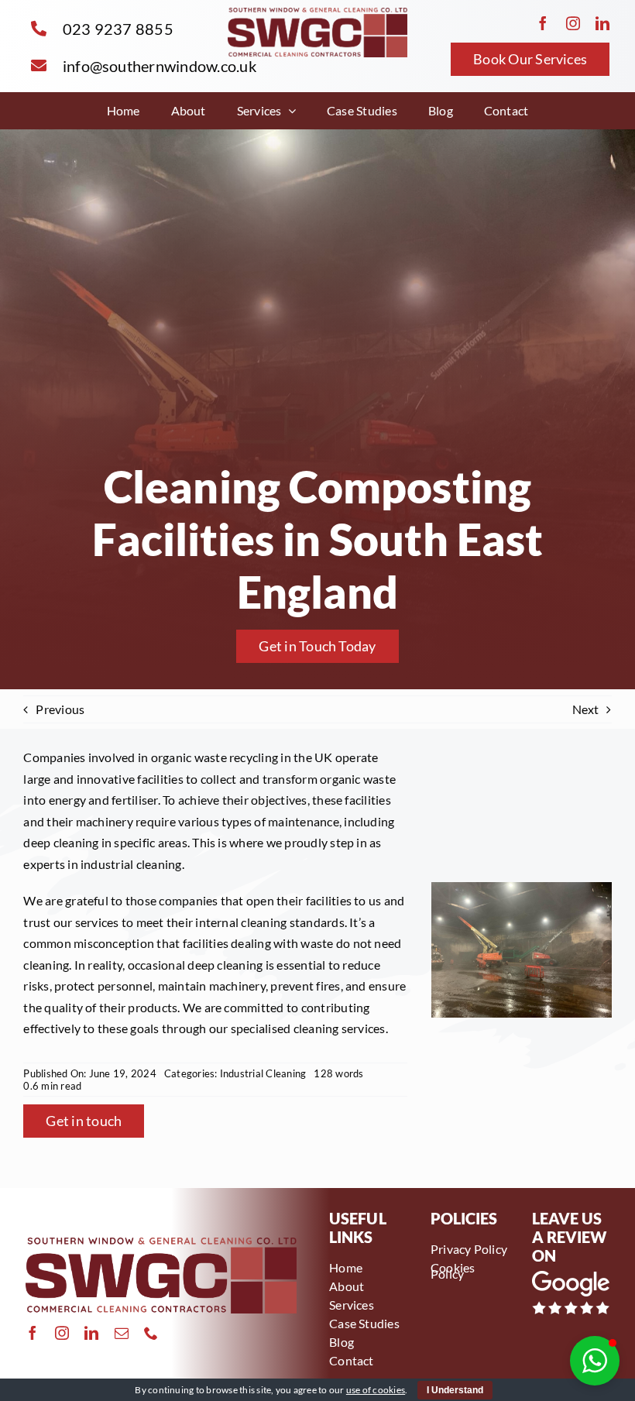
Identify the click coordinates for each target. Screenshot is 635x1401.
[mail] (122, 1333)
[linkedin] (602, 23)
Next (585, 709)
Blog (341, 1341)
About (346, 1286)
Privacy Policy (469, 1248)
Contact (351, 1360)
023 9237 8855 (118, 28)
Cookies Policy (453, 1270)
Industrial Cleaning (263, 1073)
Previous (60, 709)
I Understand (455, 1390)
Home (345, 1267)
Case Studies (364, 1323)
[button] (595, 1361)
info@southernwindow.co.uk (159, 66)
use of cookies (375, 1390)
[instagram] (573, 23)
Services (351, 1304)
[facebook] (543, 23)
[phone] (151, 1333)
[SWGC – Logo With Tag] (317, 13)
